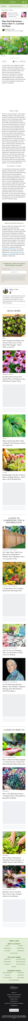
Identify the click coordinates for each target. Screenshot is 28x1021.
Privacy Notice (12, 277)
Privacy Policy (14, 999)
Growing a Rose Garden (20, 961)
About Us (7, 945)
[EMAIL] (11, 293)
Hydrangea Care (7, 959)
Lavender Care (7, 964)
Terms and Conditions (14, 996)
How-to (21, 30)
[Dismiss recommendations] (26, 10)
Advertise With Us (20, 948)
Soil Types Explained (7, 977)
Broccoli (21, 252)
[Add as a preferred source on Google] (14, 1010)
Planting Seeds (21, 972)
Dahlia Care (14, 966)
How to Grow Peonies (20, 964)
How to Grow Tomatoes (20, 959)
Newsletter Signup (7, 948)
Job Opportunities (20, 950)
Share (5, 61)
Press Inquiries (7, 950)
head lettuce (13, 249)
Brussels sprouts (13, 252)
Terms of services (16, 275)
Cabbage (4, 249)
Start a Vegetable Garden (14, 979)
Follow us (16, 61)
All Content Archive (14, 953)
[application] (14, 211)
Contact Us (20, 945)
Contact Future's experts (14, 994)
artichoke (13, 254)
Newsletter (23, 61)
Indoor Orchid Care (7, 961)
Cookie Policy (14, 1001)
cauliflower (5, 254)
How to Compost (20, 977)
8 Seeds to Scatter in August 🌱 (16, 6)
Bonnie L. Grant (10, 29)
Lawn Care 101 (21, 974)
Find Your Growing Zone (7, 972)
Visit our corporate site (21, 1016)
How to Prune (7, 974)
